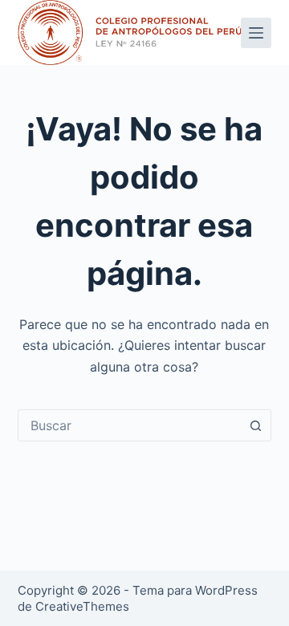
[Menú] (256, 33)
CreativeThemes (82, 606)
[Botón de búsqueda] (255, 425)
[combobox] (129, 425)
